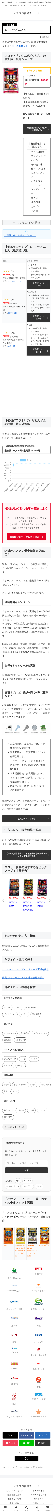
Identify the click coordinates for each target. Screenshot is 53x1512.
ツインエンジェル (40, 1033)
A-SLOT (11, 346)
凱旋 (5, 1091)
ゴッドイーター (10, 1014)
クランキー (8, 1066)
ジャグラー (27, 1186)
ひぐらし (20, 1066)
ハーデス (42, 1110)
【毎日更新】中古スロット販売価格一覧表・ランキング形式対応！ (26, 854)
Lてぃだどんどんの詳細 (28, 222)
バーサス (34, 1059)
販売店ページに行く (39, 284)
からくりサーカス (20, 1085)
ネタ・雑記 (14, 1503)
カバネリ (7, 1008)
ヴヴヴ (18, 1008)
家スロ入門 (39, 1499)
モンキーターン (31, 1008)
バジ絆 (31, 1110)
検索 (26, 1170)
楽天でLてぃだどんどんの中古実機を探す (23, 977)
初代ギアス (8, 1117)
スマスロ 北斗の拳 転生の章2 (28, 906)
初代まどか (8, 1110)
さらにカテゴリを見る (15, 1127)
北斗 (34, 1085)
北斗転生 (20, 1110)
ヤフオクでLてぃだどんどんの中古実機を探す (25, 969)
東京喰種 (35, 1014)
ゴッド (14, 1091)
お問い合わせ (39, 1503)
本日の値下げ (39, 1490)
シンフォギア (21, 1040)
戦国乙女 (7, 1040)
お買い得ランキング (14, 1490)
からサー (24, 1014)
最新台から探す (14, 1495)
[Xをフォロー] (27, 1458)
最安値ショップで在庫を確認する (37, 129)
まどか (39, 1186)
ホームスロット (19, 46)
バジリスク (44, 1085)
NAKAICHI (12, 313)
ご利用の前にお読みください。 (20, 235)
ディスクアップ (10, 1059)
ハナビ (23, 1059)
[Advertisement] (26, 386)
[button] (42, 1443)
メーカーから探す (38, 1495)
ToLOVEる (25, 1033)
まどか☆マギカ (10, 1033)
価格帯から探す (14, 1499)
